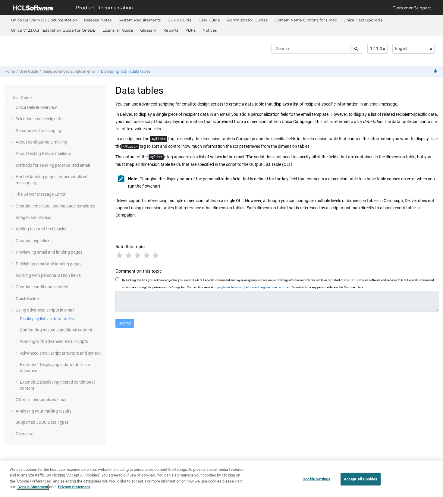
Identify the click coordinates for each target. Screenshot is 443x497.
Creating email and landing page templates (55, 206)
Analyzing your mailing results (43, 411)
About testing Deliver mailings (43, 153)
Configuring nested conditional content (56, 330)
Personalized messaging (38, 130)
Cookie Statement (32, 487)
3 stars (138, 255)
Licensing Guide (117, 30)
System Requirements (139, 20)
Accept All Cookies (360, 479)
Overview (24, 433)
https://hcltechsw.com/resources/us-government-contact (252, 287)
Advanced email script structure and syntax (60, 353)
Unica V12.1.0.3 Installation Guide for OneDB (53, 30)
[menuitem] (44, 20)
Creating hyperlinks (34, 240)
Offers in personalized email (41, 399)
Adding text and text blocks (41, 228)
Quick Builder (28, 298)
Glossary (148, 30)
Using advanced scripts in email (69, 71)
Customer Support (411, 7)
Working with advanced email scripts (54, 341)
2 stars (129, 255)
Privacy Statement (74, 487)
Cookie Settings (316, 479)
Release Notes (98, 20)
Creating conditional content (42, 286)
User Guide (209, 20)
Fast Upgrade (363, 20)
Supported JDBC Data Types (42, 422)
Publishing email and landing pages (48, 263)
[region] (221, 479)
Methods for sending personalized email (53, 165)
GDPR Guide (180, 20)
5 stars (156, 255)
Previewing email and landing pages (49, 252)
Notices (210, 30)
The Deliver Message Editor (41, 194)
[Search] (356, 48)
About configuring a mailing (41, 142)
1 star (119, 255)
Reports (170, 30)
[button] (9, 97)
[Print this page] (436, 71)
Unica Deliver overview (36, 107)
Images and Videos (33, 217)
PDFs (190, 30)
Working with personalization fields (48, 275)
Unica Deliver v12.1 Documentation (44, 20)
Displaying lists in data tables (126, 71)
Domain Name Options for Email (306, 20)
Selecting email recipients (39, 118)
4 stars (147, 255)
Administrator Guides (247, 20)
